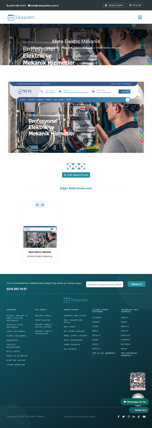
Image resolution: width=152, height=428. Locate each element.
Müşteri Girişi (43, 316)
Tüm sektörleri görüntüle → (129, 354)
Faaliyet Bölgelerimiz (14, 346)
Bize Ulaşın (13, 351)
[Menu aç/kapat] (139, 17)
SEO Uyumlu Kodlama (74, 331)
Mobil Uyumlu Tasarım (75, 336)
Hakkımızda (12, 340)
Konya (95, 344)
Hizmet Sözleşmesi (16, 336)
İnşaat (124, 318)
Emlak (124, 349)
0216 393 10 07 (17, 5)
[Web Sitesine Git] (42, 205)
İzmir (95, 326)
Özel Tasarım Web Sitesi (73, 321)
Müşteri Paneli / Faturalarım (44, 332)
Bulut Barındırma (73, 340)
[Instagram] (129, 418)
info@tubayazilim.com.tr (44, 5)
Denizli (96, 349)
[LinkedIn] (134, 418)
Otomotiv (125, 340)
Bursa (95, 331)
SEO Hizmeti (70, 349)
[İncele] (37, 205)
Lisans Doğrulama (16, 365)
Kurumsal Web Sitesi (75, 316)
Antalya (96, 335)
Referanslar (53, 47)
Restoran (125, 344)
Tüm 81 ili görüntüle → (104, 354)
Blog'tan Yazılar (16, 360)
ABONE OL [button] (136, 284)
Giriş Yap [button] (136, 5)
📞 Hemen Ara (139, 410)
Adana (95, 340)
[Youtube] (144, 418)
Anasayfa (36, 47)
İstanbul (97, 318)
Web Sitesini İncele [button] (77, 175)
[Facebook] (118, 418)
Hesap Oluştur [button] (115, 5)
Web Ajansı (70, 327)
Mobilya (125, 326)
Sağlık (124, 331)
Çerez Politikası (16, 331)
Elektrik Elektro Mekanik (78, 47)
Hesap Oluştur (42, 320)
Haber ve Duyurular (17, 356)
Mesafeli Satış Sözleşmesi (15, 326)
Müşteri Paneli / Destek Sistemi (44, 326)
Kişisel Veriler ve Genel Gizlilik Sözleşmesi (17, 318)
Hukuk (124, 322)
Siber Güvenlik (72, 345)
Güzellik (125, 335)
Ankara (95, 322)
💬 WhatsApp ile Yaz (135, 401)
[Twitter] (123, 418)
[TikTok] (139, 418)
